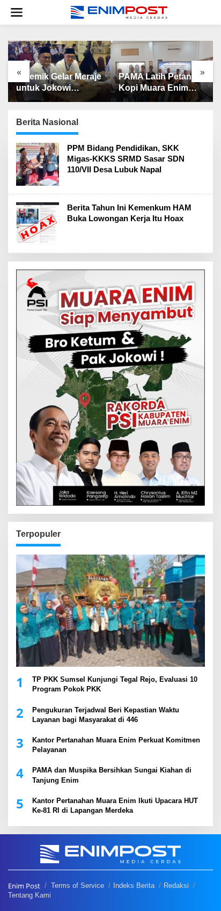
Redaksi (176, 885)
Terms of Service (77, 885)
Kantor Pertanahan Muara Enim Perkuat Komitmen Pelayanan (116, 745)
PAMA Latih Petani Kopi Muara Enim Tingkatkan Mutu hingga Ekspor (156, 83)
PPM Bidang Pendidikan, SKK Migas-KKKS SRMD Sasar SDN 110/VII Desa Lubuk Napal (126, 158)
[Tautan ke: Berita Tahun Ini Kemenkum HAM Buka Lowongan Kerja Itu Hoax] (37, 222)
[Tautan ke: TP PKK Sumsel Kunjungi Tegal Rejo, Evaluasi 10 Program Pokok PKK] (110, 611)
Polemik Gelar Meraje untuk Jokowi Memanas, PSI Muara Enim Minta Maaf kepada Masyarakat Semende (58, 83)
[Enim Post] (119, 11)
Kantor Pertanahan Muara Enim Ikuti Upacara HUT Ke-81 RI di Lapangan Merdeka (115, 805)
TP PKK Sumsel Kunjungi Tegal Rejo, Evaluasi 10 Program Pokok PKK (114, 684)
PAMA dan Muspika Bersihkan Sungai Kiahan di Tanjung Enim (111, 775)
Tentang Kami (29, 895)
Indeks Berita (133, 885)
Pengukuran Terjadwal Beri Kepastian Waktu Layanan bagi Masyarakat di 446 (105, 715)
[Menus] (16, 12)
